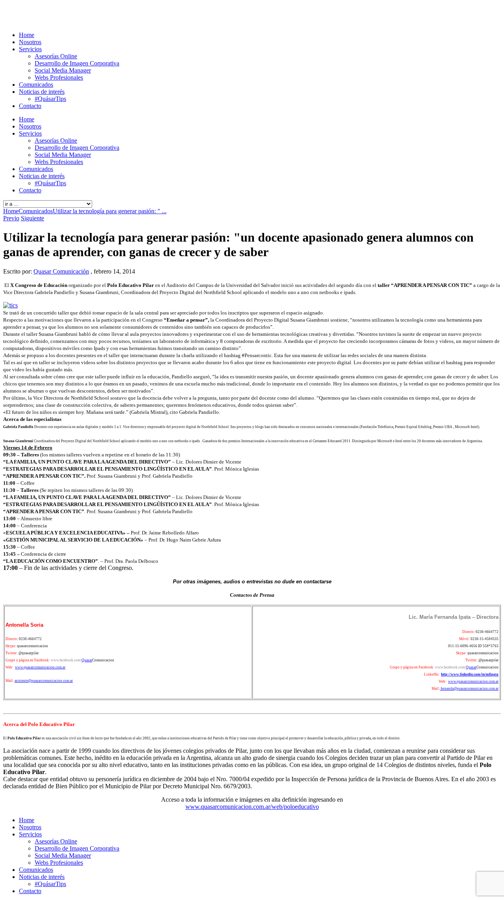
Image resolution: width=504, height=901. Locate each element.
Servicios (30, 49)
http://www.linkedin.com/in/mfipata (469, 674)
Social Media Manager (63, 70)
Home (26, 35)
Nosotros (30, 42)
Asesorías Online (56, 56)
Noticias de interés (42, 91)
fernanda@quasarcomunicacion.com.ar (469, 689)
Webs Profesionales (59, 77)
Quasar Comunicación (61, 271)
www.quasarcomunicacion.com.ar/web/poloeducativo (252, 806)
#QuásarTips (50, 98)
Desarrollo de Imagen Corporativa (77, 63)
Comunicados (36, 84)
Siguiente (32, 218)
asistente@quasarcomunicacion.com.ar (44, 681)
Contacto (30, 105)
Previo (11, 218)
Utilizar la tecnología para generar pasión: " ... (110, 211)
